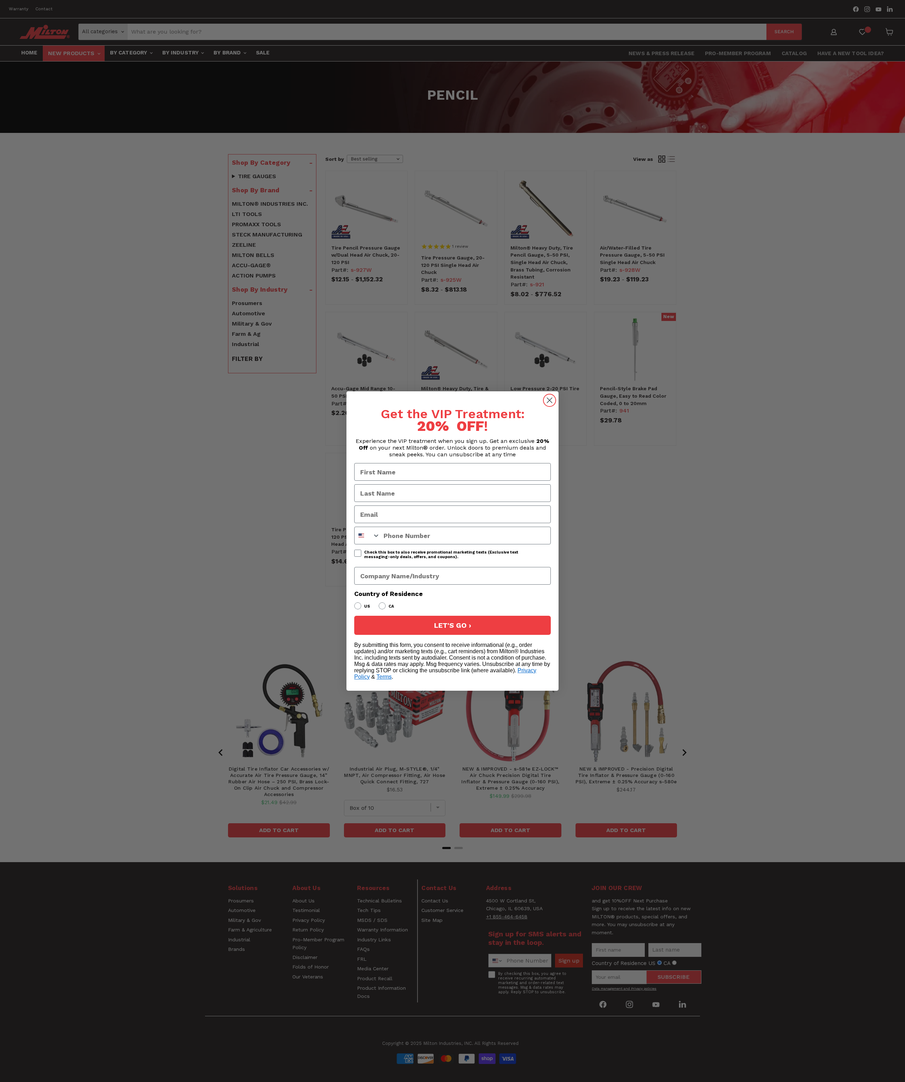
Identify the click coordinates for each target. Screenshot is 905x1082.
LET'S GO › (452, 625)
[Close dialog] (549, 400)
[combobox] (367, 535)
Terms (384, 677)
